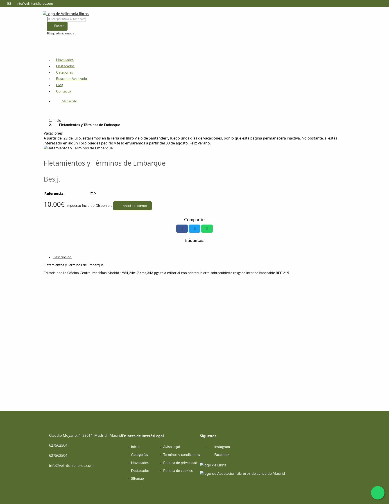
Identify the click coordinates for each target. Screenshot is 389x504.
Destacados (65, 66)
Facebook (221, 455)
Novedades (65, 60)
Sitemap (137, 478)
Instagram (221, 447)
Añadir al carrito (134, 206)
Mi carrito (69, 101)
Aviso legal (171, 447)
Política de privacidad (180, 463)
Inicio (57, 120)
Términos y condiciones (181, 455)
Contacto (63, 91)
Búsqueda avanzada (60, 33)
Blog (59, 85)
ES (9, 3)
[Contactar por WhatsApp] (377, 493)
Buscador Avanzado (71, 79)
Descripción (62, 257)
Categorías (64, 72)
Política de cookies (178, 470)
